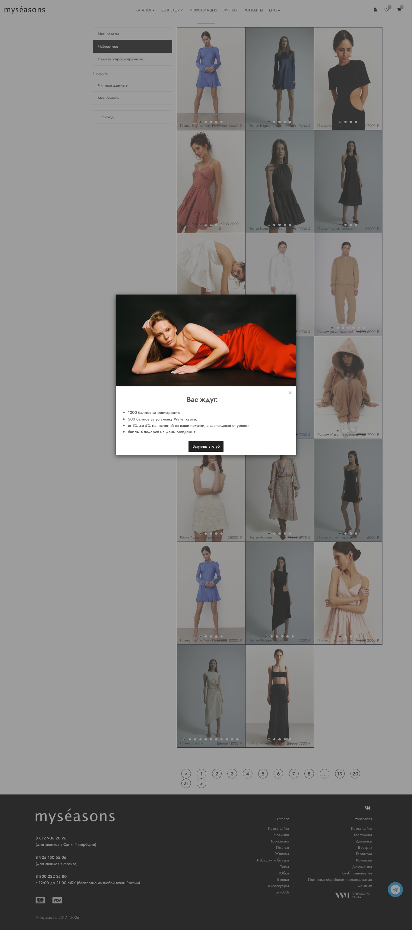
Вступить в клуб (206, 446)
